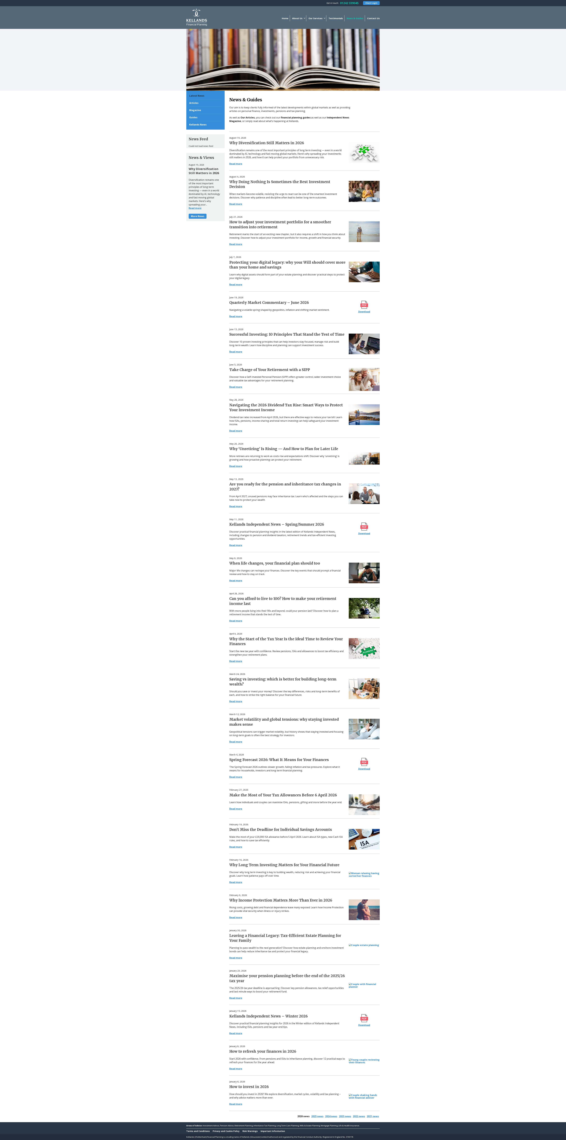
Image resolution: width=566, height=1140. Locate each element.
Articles (193, 103)
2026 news (303, 1116)
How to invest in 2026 (249, 1086)
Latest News (196, 95)
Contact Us (373, 18)
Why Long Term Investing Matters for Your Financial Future (284, 865)
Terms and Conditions (198, 1131)
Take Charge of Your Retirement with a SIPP (269, 369)
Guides (193, 117)
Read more (235, 163)
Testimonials (336, 18)
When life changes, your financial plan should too (274, 563)
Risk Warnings (250, 1131)
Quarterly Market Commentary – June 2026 (269, 302)
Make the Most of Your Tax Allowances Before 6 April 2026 (283, 795)
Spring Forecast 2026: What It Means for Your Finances (279, 759)
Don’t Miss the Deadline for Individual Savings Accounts (280, 829)
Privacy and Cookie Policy (226, 1131)
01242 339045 (349, 3)
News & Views (201, 157)
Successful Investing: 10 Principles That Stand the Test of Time (286, 334)
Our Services (315, 18)
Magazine (195, 110)
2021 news (373, 1116)
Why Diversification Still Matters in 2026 (266, 143)
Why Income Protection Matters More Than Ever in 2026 (280, 900)
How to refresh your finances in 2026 (262, 1051)
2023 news (345, 1116)
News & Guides (355, 18)
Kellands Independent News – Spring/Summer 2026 (276, 524)
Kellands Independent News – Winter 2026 (268, 1016)
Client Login (371, 3)
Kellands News (198, 124)
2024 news (331, 1116)
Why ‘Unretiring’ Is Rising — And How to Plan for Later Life (283, 449)
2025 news (317, 1116)
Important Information (273, 1131)
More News (197, 216)
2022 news (359, 1116)
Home (285, 18)
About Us (297, 18)
